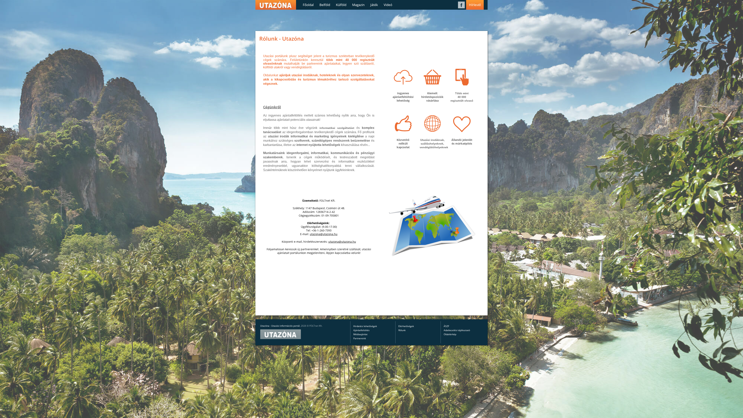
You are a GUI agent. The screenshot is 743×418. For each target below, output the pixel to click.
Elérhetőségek (406, 326)
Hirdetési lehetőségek (365, 326)
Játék (374, 5)
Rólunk (402, 330)
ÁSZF (446, 326)
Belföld (324, 5)
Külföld (341, 5)
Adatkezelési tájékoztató (457, 330)
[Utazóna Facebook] (461, 7)
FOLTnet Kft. (315, 325)
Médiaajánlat (360, 334)
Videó (388, 5)
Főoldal (308, 5)
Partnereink (359, 338)
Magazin (358, 5)
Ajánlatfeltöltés (361, 330)
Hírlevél (475, 5)
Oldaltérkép (450, 334)
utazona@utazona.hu (323, 234)
